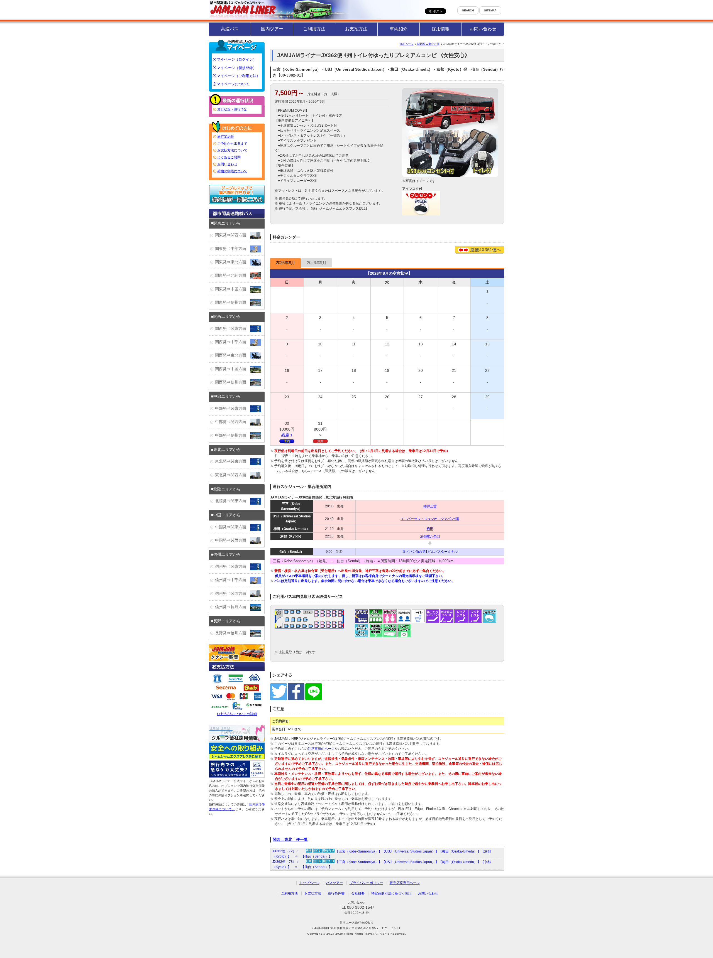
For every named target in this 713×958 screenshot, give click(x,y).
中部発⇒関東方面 (232, 408)
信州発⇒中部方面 (232, 580)
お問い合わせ (483, 28)
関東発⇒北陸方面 (232, 275)
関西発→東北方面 (428, 43)
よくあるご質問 (229, 157)
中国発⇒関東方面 (232, 527)
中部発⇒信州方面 (232, 435)
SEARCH (468, 10)
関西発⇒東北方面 (232, 355)
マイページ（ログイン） (237, 59)
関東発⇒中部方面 (232, 249)
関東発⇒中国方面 (232, 289)
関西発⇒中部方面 (232, 342)
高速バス (230, 28)
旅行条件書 (336, 893)
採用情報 (441, 28)
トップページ (309, 883)
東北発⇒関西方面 (232, 475)
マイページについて (233, 84)
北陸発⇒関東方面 (232, 501)
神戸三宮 (430, 506)
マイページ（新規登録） (237, 68)
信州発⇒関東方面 (232, 566)
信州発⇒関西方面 (232, 593)
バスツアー (334, 883)
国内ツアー (272, 28)
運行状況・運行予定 (232, 109)
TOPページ (406, 43)
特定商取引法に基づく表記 (391, 893)
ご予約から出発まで (232, 144)
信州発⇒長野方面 (232, 607)
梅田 (430, 529)
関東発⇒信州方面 (232, 302)
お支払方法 (356, 28)
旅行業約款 (225, 137)
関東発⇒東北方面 (232, 262)
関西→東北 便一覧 (290, 839)
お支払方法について (232, 150)
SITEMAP (490, 10)
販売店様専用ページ (405, 883)
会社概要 (358, 893)
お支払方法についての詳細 (237, 714)
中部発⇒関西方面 (232, 422)
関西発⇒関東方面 (232, 328)
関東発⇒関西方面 (232, 235)
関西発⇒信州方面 (232, 382)
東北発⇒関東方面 (232, 461)
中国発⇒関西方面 (232, 540)
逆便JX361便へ (485, 249)
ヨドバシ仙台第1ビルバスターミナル (430, 552)
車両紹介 (398, 28)
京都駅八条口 (430, 536)
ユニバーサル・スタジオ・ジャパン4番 (430, 519)
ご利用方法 (314, 28)
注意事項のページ (321, 749)
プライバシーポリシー (366, 883)
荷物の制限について (232, 171)
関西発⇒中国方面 (232, 369)
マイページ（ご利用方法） (238, 76)
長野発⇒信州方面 (232, 633)
